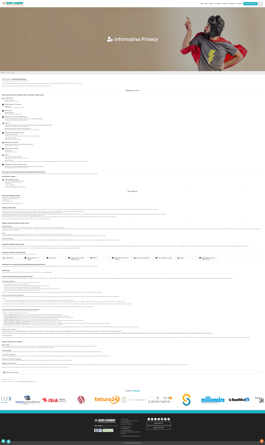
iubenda (3, 381)
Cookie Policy (48, 272)
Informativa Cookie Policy (127, 430)
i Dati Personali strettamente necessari (25, 381)
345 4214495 (159, 428)
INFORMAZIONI (250, 3)
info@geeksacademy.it (126, 427)
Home (2, 72)
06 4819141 (159, 423)
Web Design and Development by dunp (132, 443)
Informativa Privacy (125, 428)
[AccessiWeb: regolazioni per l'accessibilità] (8, 441)
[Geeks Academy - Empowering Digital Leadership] (13, 3)
